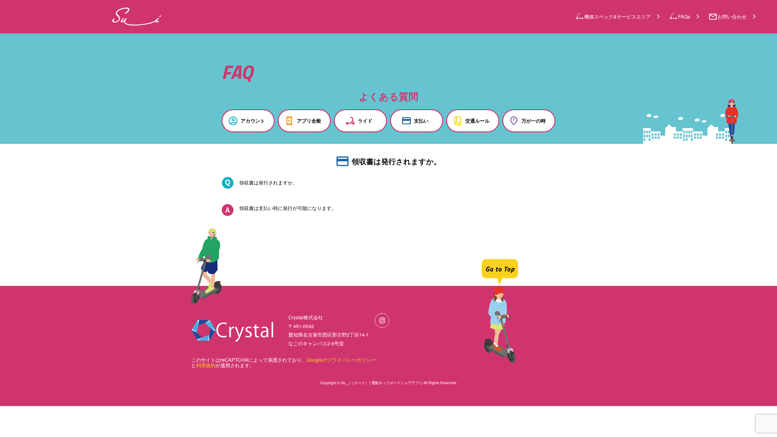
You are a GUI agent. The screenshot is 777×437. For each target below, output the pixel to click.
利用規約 (205, 365)
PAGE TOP (753, 416)
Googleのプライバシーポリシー (341, 359)
